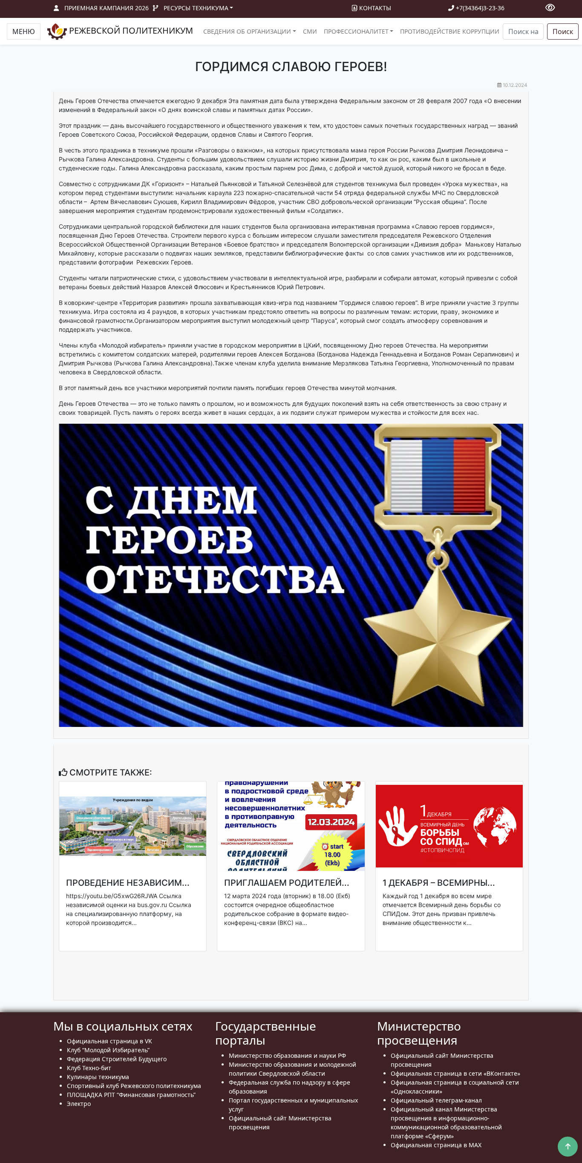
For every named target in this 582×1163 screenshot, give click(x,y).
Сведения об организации (247, 31)
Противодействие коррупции (449, 31)
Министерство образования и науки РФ (287, 1055)
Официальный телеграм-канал (436, 1100)
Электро (79, 1104)
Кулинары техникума (98, 1077)
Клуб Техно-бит (89, 1068)
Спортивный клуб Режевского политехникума (134, 1086)
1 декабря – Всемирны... (439, 883)
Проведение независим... (128, 883)
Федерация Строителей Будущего (117, 1059)
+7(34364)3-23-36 (479, 8)
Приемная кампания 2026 (106, 8)
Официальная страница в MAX (436, 1145)
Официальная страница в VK (109, 1041)
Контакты (374, 8)
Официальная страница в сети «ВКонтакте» (455, 1073)
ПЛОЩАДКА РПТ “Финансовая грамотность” (131, 1095)
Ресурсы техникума (196, 8)
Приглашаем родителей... (286, 883)
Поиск (563, 31)
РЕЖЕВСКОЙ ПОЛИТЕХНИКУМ (130, 30)
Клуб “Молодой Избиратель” (108, 1050)
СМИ (310, 31)
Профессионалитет (356, 31)
